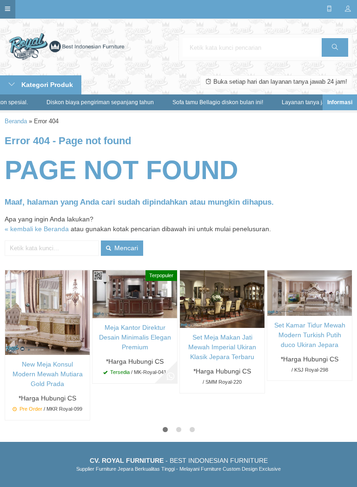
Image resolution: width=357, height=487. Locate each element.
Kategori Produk (46, 84)
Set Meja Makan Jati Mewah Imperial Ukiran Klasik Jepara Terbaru (222, 347)
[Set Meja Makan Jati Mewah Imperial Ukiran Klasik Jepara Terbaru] (222, 298)
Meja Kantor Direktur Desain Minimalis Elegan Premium (135, 337)
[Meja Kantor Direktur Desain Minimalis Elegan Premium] (135, 294)
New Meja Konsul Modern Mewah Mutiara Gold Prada (48, 373)
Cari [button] (335, 47)
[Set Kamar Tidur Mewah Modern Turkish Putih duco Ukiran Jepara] (309, 292)
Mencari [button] (125, 248)
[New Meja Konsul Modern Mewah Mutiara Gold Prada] (47, 312)
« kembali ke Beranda (37, 229)
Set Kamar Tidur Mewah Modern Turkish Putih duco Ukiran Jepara (309, 334)
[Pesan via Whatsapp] (170, 376)
